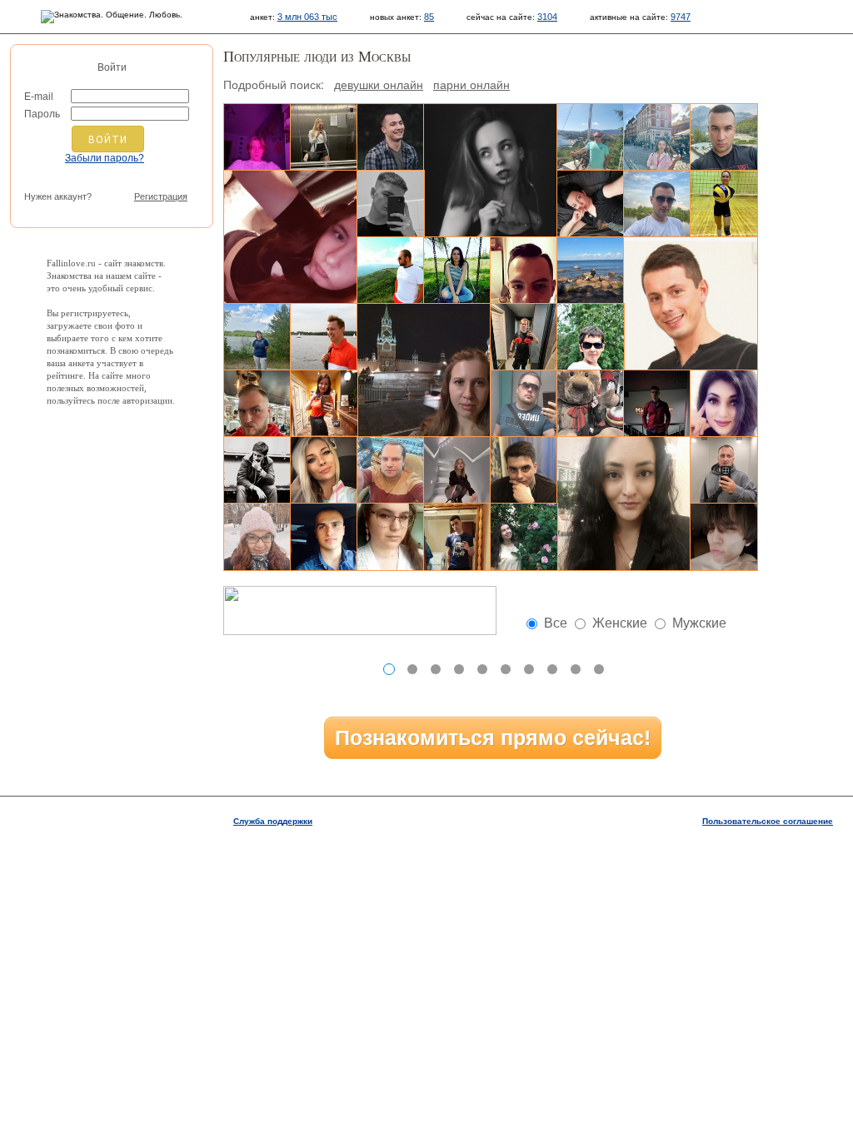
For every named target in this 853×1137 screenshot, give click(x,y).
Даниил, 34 (457, 537)
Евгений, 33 (390, 204)
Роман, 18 (724, 537)
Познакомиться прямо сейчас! (493, 737)
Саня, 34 (524, 270)
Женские (619, 623)
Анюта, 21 (490, 170)
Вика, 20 (324, 137)
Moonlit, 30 (657, 137)
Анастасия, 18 (290, 237)
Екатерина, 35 (324, 403)
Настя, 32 (324, 470)
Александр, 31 (390, 470)
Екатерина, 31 (524, 537)
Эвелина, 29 (590, 270)
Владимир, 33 (257, 403)
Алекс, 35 (257, 470)
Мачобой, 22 (524, 337)
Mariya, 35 (424, 370)
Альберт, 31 (690, 303)
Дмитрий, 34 (724, 137)
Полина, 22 (590, 403)
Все (555, 623)
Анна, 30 (590, 337)
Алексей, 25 (657, 403)
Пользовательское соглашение (767, 821)
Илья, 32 (390, 270)
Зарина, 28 (724, 403)
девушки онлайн (378, 84)
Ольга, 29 (457, 270)
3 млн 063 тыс (307, 17)
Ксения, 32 (257, 537)
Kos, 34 (657, 204)
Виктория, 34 (624, 503)
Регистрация (160, 196)
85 (429, 17)
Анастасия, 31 (724, 204)
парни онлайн (471, 84)
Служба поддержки (272, 821)
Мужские (699, 623)
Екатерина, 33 (257, 337)
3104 (547, 17)
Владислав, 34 (324, 337)
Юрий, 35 (590, 137)
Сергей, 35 (524, 403)
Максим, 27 (524, 470)
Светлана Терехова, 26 (390, 537)
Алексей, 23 (324, 537)
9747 (681, 17)
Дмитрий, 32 (390, 137)
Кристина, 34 (590, 204)
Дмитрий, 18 (257, 137)
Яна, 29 (457, 470)
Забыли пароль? (104, 158)
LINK (626, 669)
